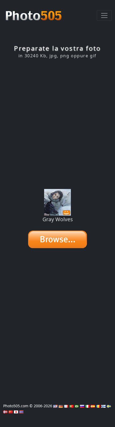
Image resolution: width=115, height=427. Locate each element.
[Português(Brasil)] (77, 405)
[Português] (71, 405)
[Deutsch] (61, 405)
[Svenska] (109, 405)
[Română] (98, 405)
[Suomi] (103, 405)
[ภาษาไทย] (21, 411)
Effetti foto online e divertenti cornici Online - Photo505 (34, 12)
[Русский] (82, 405)
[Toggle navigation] (104, 15)
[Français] (66, 405)
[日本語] (16, 411)
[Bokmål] (5, 411)
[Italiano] (87, 405)
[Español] (93, 405)
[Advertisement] (57, 123)
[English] (55, 405)
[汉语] (11, 411)
